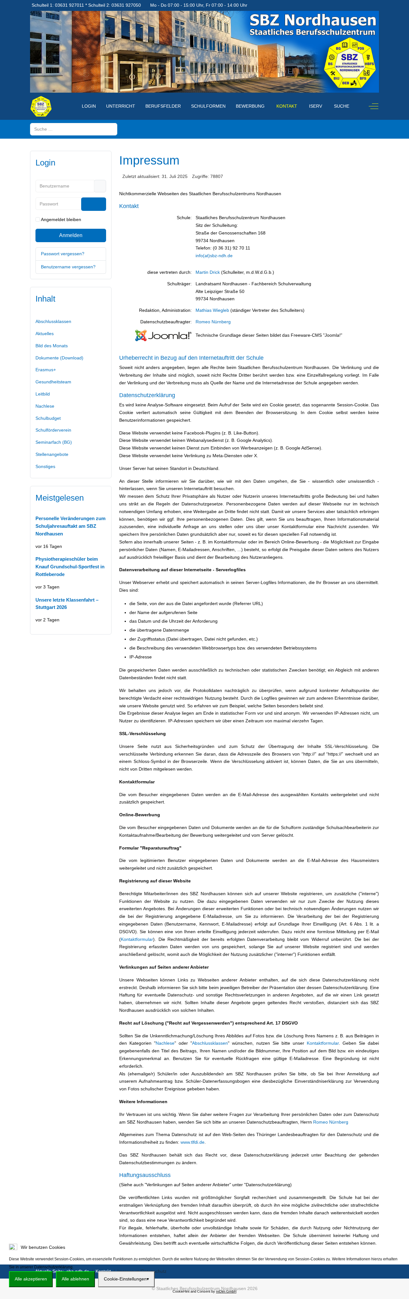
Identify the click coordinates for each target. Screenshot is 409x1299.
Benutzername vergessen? (68, 266)
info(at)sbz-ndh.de (214, 255)
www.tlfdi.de (192, 1142)
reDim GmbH (226, 1291)
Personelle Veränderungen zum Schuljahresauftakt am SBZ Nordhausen (70, 526)
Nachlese (165, 1043)
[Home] (70, 102)
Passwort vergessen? (62, 253)
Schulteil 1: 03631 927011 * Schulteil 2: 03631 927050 (86, 5)
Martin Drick (208, 272)
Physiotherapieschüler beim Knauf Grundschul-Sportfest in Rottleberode (69, 566)
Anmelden (70, 235)
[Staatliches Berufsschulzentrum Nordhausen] (40, 106)
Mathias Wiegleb (212, 310)
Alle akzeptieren (31, 1278)
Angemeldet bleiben (61, 219)
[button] (70, 430)
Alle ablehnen (75, 1278)
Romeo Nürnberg (213, 321)
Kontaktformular (137, 939)
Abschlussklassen (210, 1043)
